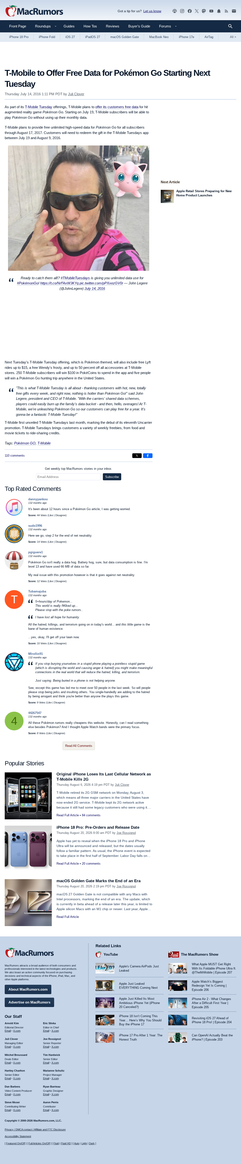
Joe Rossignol (126, 833)
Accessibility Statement (18, 1136)
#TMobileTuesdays (75, 278)
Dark (92, 1143)
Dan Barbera (12, 1086)
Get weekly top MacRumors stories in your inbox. (78, 468)
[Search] (232, 26)
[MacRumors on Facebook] (189, 11)
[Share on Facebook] (148, 455)
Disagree (60, 515)
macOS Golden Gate (124, 37)
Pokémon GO (25, 443)
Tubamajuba (37, 591)
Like (50, 515)
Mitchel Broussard (16, 1054)
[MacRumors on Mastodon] (203, 11)
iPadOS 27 (92, 37)
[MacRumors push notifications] (219, 11)
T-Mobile (44, 443)
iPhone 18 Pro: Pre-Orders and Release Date (97, 827)
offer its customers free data (116, 107)
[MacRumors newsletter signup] (234, 11)
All (233, 37)
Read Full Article (67, 815)
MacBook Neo (159, 37)
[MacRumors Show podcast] (174, 11)
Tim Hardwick (51, 1054)
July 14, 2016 (94, 288)
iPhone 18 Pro (18, 37)
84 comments (91, 815)
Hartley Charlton (15, 1070)
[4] (14, 729)
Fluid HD (66, 1143)
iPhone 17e (186, 37)
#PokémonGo (27, 283)
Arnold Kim (12, 1023)
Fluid (56, 1143)
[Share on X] (137, 455)
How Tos (90, 26)
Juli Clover (76, 94)
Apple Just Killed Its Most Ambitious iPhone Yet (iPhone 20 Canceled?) (139, 1003)
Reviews (112, 26)
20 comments (91, 863)
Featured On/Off (15, 1143)
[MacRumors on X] (197, 11)
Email (8, 1030)
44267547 (34, 713)
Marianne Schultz (53, 1070)
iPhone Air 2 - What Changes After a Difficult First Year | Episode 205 (211, 1003)
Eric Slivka (49, 1023)
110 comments (15, 455)
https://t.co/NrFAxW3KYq (59, 283)
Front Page (17, 26)
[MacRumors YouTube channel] (211, 11)
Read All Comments (78, 746)
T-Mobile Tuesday (38, 107)
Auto (76, 1143)
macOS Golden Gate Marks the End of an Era (98, 881)
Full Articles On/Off (39, 1143)
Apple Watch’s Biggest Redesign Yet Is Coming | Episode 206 (209, 986)
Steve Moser (12, 1102)
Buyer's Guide (139, 26)
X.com (16, 1030)
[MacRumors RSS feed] (226, 11)
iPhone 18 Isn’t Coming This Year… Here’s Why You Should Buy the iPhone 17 (140, 1020)
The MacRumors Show (199, 954)
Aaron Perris (50, 1102)
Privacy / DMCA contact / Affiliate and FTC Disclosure (35, 1129)
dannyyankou (38, 499)
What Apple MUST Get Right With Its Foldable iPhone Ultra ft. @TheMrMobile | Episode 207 (214, 968)
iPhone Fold (47, 37)
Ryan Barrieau (51, 1086)
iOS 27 (70, 37)
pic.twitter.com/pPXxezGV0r (101, 283)
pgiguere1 (35, 552)
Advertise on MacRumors (29, 1002)
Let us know (152, 11)
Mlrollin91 (35, 654)
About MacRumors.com (28, 989)
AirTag (209, 37)
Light (84, 1143)
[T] (14, 608)
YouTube (111, 954)
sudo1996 (35, 525)
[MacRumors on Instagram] (182, 11)
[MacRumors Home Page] (34, 11)
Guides (69, 26)
